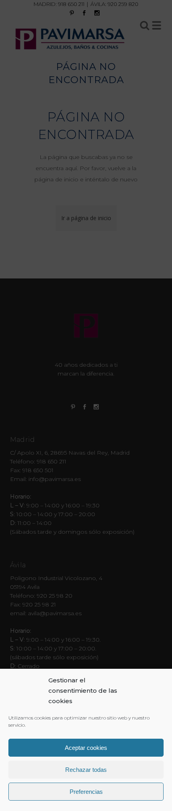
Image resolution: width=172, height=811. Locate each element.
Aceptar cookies (86, 747)
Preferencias (86, 791)
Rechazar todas (86, 769)
